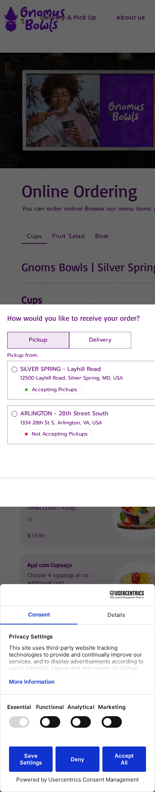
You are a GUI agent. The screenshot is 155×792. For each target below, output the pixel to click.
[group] (69, 340)
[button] (38, 340)
